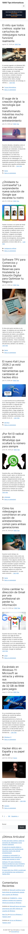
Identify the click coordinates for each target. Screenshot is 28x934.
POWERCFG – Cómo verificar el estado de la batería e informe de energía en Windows (12, 900)
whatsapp (7, 497)
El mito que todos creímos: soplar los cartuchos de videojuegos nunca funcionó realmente (13, 33)
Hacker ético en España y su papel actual (13, 751)
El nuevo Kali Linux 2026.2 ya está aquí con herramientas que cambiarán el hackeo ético (13, 369)
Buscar (4, 824)
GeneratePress (15, 931)
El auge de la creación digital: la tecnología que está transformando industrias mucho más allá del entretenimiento (13, 109)
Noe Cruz (5, 914)
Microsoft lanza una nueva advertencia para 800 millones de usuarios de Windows (14, 909)
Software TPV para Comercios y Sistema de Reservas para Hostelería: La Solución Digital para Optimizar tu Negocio (13, 270)
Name (6, 171)
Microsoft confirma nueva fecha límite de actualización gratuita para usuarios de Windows (13, 892)
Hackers (6, 806)
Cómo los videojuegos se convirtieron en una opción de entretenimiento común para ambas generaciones (14, 518)
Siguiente (15, 816)
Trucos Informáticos (10, 87)
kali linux (6, 422)
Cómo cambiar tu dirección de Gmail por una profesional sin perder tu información (13, 596)
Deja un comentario (10, 90)
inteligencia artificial (10, 248)
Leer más (12, 82)
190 (9, 816)
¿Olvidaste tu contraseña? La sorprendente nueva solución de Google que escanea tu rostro (13, 189)
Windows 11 (7, 737)
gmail (5, 655)
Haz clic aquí (14, 13)
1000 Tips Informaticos (13, 3)
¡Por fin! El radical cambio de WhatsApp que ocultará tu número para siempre (13, 440)
